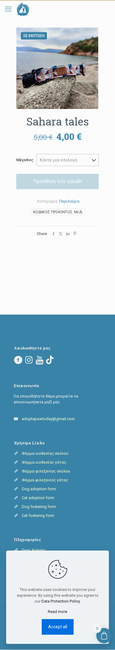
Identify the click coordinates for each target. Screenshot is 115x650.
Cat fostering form (38, 515)
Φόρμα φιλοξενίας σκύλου (46, 471)
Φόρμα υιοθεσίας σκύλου (45, 453)
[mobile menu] (8, 9)
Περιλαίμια (69, 201)
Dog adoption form (39, 489)
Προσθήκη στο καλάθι (57, 181)
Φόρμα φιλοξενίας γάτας (45, 480)
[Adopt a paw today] (23, 9)
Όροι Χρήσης (33, 550)
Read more (57, 611)
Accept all (57, 626)
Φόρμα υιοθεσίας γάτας (44, 462)
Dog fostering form (39, 506)
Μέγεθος (24, 160)
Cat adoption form (38, 497)
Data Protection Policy (60, 601)
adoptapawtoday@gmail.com (48, 419)
